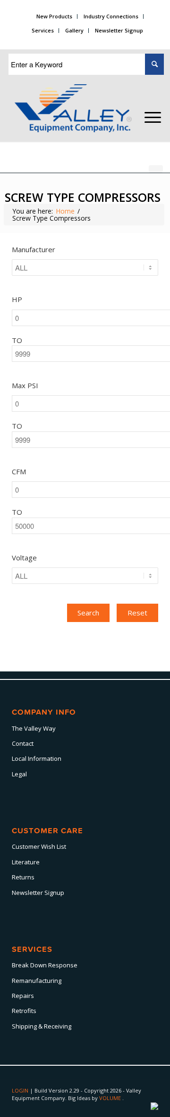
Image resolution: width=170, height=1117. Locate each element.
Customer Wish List (39, 846)
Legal (19, 774)
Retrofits (24, 1010)
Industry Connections (111, 16)
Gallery (74, 30)
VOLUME (110, 1097)
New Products (54, 16)
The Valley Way (34, 728)
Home (65, 211)
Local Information (36, 758)
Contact (23, 743)
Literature (26, 862)
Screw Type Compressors (83, 197)
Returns (23, 877)
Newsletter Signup (119, 30)
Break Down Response (44, 965)
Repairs (23, 995)
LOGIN (21, 1090)
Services (43, 30)
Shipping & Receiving (41, 1026)
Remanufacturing (36, 980)
